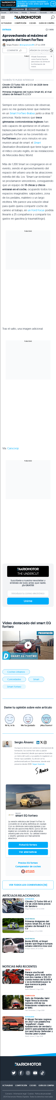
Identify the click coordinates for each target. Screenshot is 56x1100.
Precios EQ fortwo (28, 862)
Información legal (20, 1094)
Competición (20, 23)
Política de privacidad (43, 1094)
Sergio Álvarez (12, 45)
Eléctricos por (18, 9)
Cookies (31, 1094)
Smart (37, 142)
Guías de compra (46, 23)
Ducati (3, 12)
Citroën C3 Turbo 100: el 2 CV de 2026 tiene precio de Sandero (25, 86)
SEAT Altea (14, 12)
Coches (32, 23)
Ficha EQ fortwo (28, 844)
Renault (33, 12)
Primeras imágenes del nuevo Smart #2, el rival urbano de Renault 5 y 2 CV (27, 93)
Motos (27, 970)
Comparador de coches (28, 866)
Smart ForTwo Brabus (22, 113)
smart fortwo (14, 686)
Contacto (8, 1094)
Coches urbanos (16, 671)
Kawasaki (43, 12)
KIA (51, 12)
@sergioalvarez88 (27, 45)
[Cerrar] (51, 56)
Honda (24, 12)
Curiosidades (14, 679)
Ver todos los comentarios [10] (28, 884)
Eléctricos (31, 919)
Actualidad (6, 23)
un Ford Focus (36, 210)
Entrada (6, 30)
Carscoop (13, 448)
